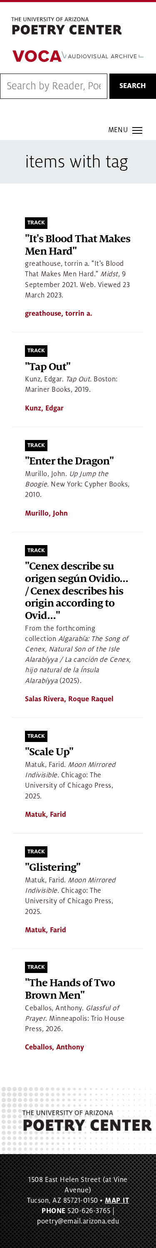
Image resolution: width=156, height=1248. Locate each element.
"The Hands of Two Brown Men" (70, 989)
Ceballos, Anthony (54, 1047)
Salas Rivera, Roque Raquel (69, 699)
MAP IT (117, 1200)
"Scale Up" (49, 752)
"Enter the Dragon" (69, 461)
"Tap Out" (47, 367)
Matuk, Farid (45, 814)
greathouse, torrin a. (58, 313)
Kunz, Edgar (44, 408)
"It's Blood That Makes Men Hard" (77, 245)
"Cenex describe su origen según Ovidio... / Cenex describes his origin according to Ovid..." (76, 591)
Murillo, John (46, 513)
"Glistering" (52, 867)
